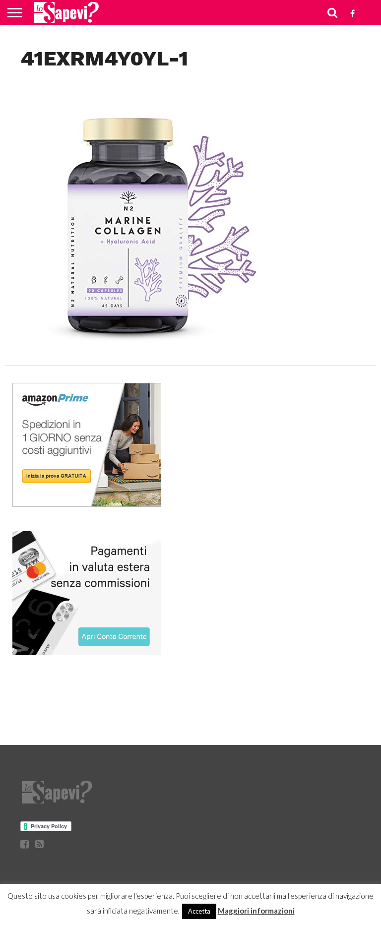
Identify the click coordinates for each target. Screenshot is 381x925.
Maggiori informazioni (256, 910)
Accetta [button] (199, 911)
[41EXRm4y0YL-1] (144, 344)
